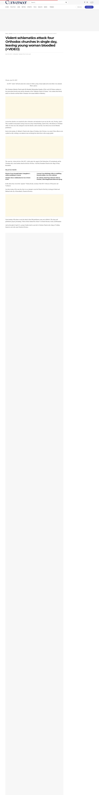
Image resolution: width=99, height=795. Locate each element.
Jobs (18, 7)
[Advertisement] (49, 20)
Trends (52, 7)
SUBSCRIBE (89, 7)
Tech (34, 7)
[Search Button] (66, 2)
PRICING (79, 7)
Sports (29, 7)
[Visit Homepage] (16, 2)
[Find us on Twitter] (87, 2)
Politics (13, 7)
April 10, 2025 (8, 54)
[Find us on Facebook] (84, 2)
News (45, 7)
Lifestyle (10, 33)
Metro (24, 7)
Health (40, 7)
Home (7, 7)
